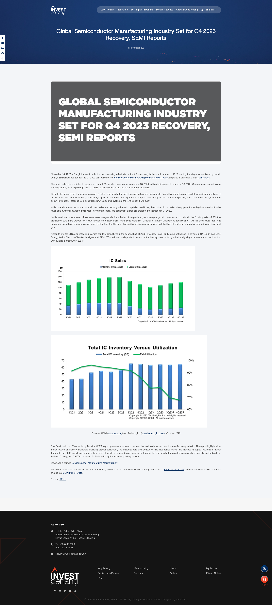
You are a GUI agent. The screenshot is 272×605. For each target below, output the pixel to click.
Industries (122, 10)
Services (138, 573)
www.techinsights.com (153, 433)
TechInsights (203, 178)
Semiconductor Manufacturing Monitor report (95, 463)
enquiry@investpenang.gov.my (70, 554)
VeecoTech (181, 600)
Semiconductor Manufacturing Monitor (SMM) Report (141, 178)
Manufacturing (141, 569)
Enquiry (264, 584)
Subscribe (264, 574)
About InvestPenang (187, 10)
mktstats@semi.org (174, 470)
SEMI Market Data (72, 473)
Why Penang (107, 10)
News (173, 569)
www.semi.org (115, 433)
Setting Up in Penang (142, 10)
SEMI (63, 480)
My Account (212, 569)
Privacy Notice (213, 573)
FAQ (100, 578)
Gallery (173, 573)
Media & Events (164, 10)
